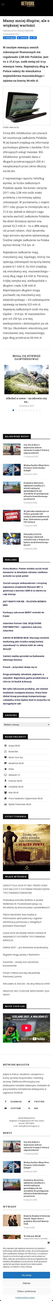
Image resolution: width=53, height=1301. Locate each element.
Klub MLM (13, 792)
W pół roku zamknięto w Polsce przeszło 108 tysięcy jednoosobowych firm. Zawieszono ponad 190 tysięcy (36, 516)
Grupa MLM (14, 745)
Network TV (14, 775)
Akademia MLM (16, 763)
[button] (48, 1242)
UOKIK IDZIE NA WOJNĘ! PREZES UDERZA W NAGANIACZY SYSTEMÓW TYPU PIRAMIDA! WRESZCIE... (24, 937)
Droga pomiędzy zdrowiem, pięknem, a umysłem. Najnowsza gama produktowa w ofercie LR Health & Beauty (25, 678)
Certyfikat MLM (15, 786)
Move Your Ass (15, 757)
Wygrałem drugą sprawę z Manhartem (21, 954)
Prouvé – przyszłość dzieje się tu (20, 667)
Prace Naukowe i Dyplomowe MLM (25, 798)
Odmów (26, 1283)
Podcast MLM (15, 780)
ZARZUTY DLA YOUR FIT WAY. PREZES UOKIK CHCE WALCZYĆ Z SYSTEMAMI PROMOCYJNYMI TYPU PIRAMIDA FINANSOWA (26, 889)
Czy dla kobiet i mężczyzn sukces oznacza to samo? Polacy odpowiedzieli (36, 448)
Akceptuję (26, 1275)
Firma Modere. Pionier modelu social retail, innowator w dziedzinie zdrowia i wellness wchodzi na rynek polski (25, 572)
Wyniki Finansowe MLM (19, 804)
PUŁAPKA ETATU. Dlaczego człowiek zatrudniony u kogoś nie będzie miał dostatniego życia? (36, 539)
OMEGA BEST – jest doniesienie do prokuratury (25, 947)
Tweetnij (23, 38)
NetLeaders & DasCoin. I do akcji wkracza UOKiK (26, 983)
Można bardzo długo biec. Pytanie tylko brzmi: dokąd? (36, 468)
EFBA (11, 769)
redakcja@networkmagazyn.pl (29, 1126)
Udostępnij (10, 38)
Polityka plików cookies (25, 1297)
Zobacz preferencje (26, 1291)
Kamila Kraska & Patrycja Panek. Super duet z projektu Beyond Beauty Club (37, 1220)
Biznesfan (13, 751)
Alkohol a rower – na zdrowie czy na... (26, 400)
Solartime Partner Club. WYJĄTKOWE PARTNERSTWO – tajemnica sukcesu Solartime (22, 627)
